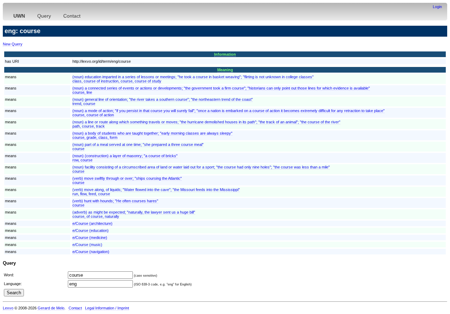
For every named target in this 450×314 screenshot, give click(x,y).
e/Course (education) (90, 230)
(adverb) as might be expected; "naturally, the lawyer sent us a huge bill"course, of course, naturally (133, 214)
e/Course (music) (87, 244)
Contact (72, 16)
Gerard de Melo (51, 308)
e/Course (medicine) (89, 237)
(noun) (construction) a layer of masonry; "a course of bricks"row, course (125, 158)
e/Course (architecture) (92, 223)
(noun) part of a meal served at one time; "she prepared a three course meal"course (138, 146)
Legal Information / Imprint (107, 308)
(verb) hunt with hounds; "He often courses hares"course (115, 203)
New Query (12, 44)
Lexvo (8, 308)
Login (437, 7)
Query (44, 16)
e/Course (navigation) (90, 252)
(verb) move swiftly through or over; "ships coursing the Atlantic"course (127, 180)
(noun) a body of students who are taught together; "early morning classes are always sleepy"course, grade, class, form (152, 135)
